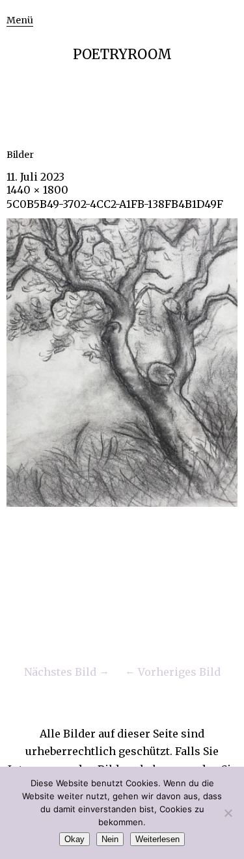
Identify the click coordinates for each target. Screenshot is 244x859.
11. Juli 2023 (35, 176)
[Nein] (227, 812)
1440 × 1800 (37, 189)
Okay (74, 839)
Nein (110, 839)
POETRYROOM (122, 54)
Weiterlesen (157, 839)
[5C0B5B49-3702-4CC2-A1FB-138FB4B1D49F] (122, 502)
